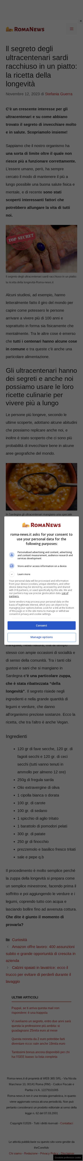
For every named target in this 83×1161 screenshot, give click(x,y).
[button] (41, 574)
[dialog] (41, 580)
